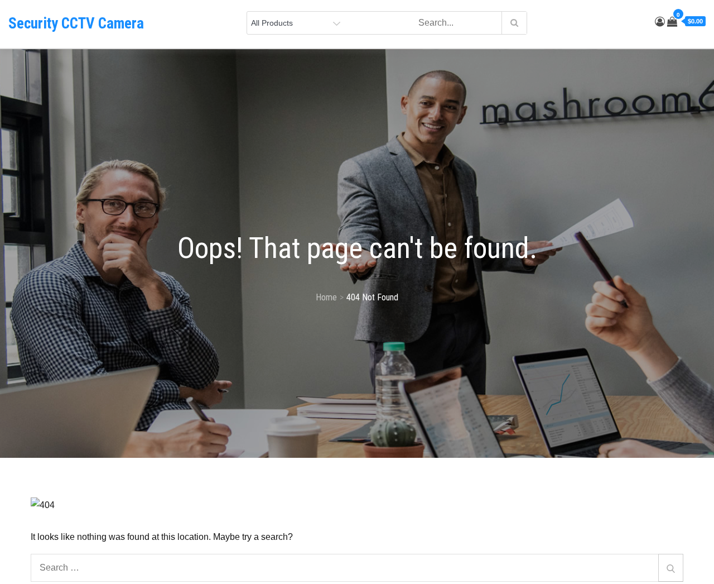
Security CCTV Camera (76, 23)
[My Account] (660, 21)
